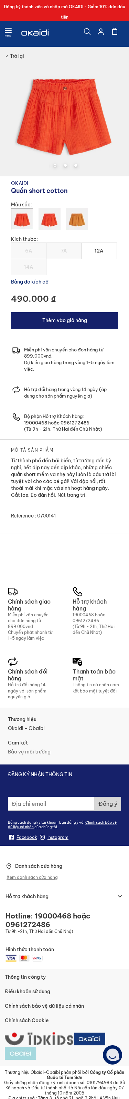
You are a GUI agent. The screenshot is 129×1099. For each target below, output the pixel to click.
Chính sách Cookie (27, 1020)
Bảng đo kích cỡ (30, 282)
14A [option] (28, 267)
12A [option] (99, 251)
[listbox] (64, 222)
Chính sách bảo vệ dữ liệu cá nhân (44, 1006)
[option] (22, 219)
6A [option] (28, 251)
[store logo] (35, 34)
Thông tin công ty (25, 977)
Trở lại (15, 56)
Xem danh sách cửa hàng (32, 877)
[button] (54, 166)
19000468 (35, 422)
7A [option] (64, 251)
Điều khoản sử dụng (27, 991)
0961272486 (74, 422)
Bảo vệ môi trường (29, 752)
